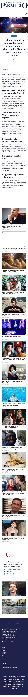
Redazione (16, 64)
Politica (3, 655)
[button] (26, 14)
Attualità (3, 653)
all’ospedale (14, 86)
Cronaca (14, 35)
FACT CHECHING (6, 666)
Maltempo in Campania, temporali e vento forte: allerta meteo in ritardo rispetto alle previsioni (19, 607)
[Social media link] (4, 574)
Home (3, 650)
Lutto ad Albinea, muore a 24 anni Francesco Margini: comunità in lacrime (8, 590)
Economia (4, 657)
